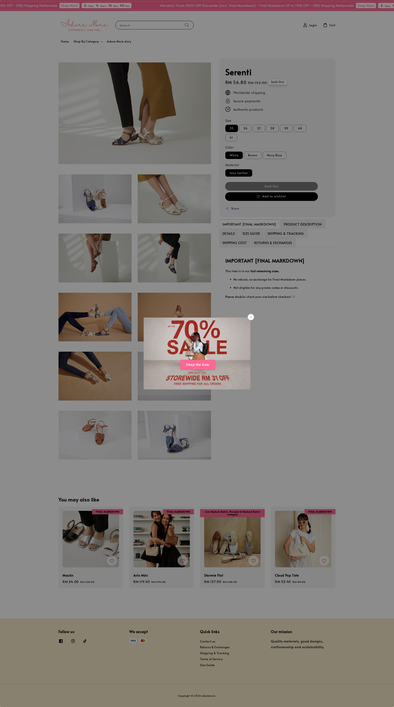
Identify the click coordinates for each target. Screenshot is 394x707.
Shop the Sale (197, 364)
